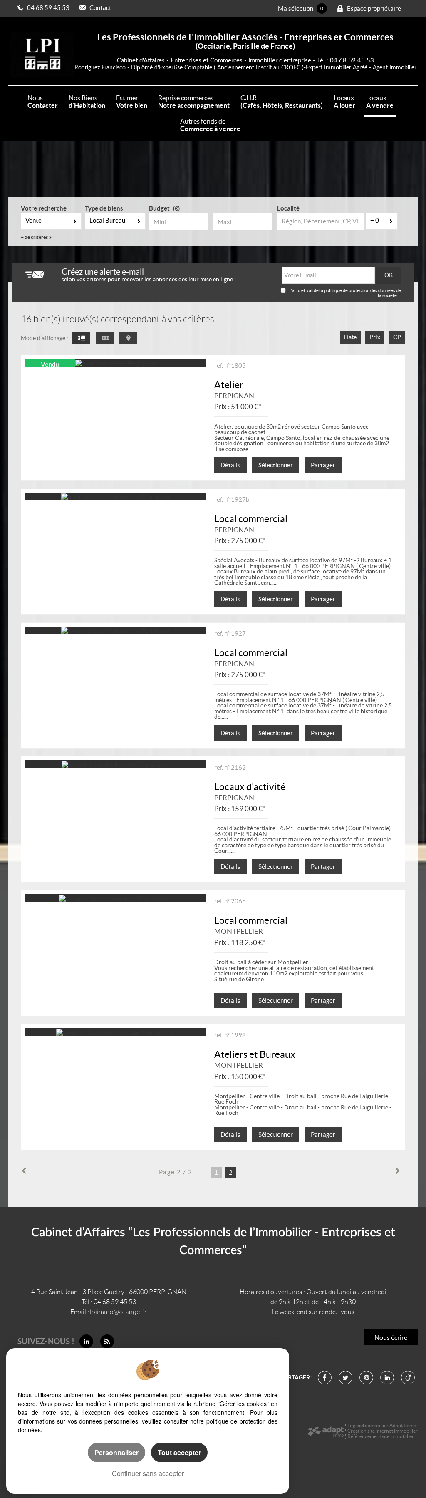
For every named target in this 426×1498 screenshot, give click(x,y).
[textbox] (320, 221)
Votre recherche (44, 208)
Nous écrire (390, 1337)
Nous (42, 101)
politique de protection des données (359, 290)
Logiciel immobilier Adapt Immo (381, 1425)
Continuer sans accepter (148, 1473)
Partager (323, 465)
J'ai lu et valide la (306, 290)
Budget (159, 208)
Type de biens (104, 208)
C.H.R (281, 101)
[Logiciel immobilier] (325, 1431)
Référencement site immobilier (380, 1436)
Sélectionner (275, 465)
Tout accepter (179, 1452)
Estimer (131, 101)
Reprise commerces (194, 101)
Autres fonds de (210, 124)
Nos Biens (87, 101)
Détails (230, 465)
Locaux (344, 101)
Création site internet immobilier (382, 1431)
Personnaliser (116, 1452)
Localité (288, 208)
